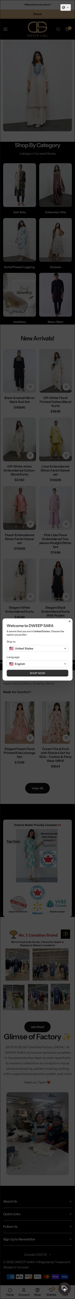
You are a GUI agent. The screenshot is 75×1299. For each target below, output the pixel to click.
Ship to (11, 641)
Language (13, 657)
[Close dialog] (70, 621)
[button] (65, 7)
